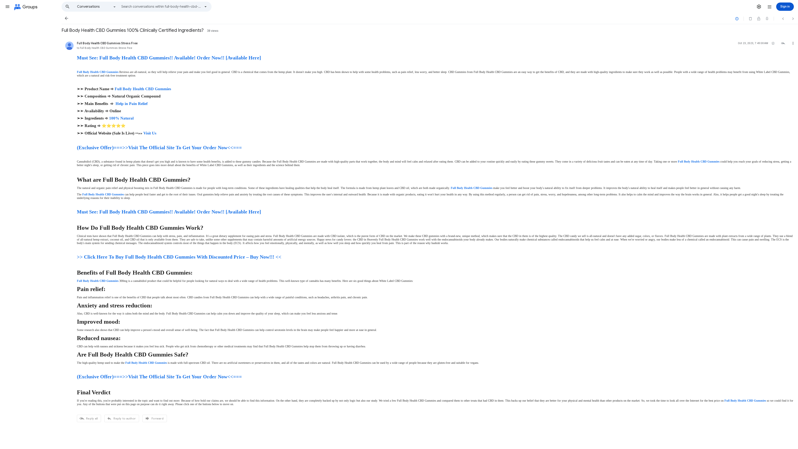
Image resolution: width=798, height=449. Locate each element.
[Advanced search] (205, 6)
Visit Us (149, 133)
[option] (96, 6)
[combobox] (161, 6)
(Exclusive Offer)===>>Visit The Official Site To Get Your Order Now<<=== (159, 147)
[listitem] (430, 231)
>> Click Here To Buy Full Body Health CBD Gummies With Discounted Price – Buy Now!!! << (179, 257)
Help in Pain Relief (132, 103)
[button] (7, 7)
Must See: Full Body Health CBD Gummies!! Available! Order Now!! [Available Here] (169, 57)
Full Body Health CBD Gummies (97, 72)
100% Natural (121, 118)
